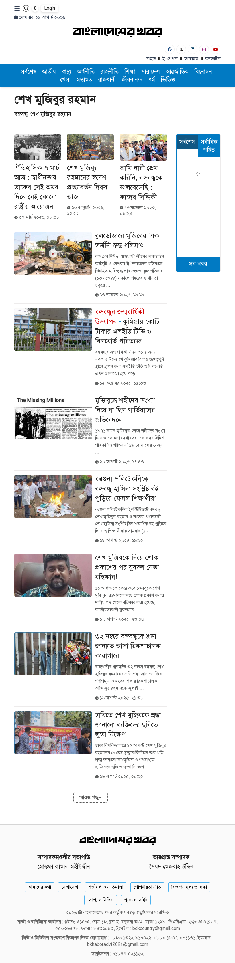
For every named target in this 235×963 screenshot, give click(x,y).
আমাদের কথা (39, 887)
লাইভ (151, 59)
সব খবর (198, 264)
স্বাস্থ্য (66, 71)
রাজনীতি (109, 71)
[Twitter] (181, 49)
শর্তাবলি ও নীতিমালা (105, 887)
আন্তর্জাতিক (177, 71)
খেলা (65, 79)
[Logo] (117, 32)
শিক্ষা (130, 71)
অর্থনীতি (86, 71)
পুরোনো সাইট (136, 900)
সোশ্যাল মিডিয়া (100, 900)
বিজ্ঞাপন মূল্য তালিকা (189, 887)
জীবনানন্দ (132, 79)
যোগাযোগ (69, 887)
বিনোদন (203, 71)
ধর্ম (151, 79)
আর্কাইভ (191, 59)
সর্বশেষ (28, 71)
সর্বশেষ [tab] (187, 142)
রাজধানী (107, 79)
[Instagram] (204, 49)
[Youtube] (215, 49)
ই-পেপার (170, 59)
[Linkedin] (192, 49)
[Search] (26, 8)
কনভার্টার (213, 59)
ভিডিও (168, 79)
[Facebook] (170, 49)
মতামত (84, 79)
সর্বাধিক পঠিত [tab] (209, 146)
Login (49, 8)
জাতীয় (49, 71)
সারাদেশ (150, 71)
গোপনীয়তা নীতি (147, 887)
